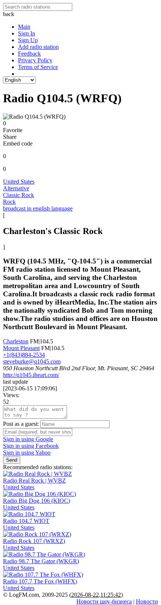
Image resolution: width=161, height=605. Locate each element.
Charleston (15, 341)
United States (18, 181)
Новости (147, 601)
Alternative (16, 188)
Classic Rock (18, 195)
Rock (9, 202)
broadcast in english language (38, 208)
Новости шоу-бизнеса (104, 601)
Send (11, 460)
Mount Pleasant (21, 348)
